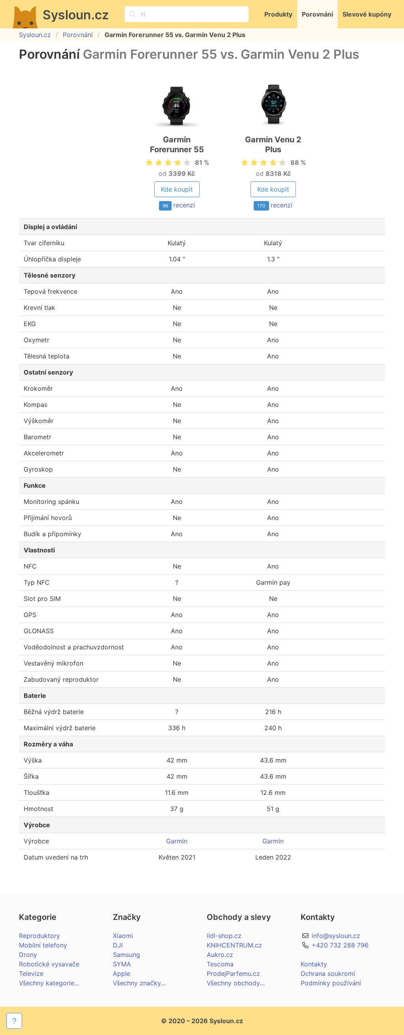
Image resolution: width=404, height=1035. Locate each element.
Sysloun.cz (35, 35)
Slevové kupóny (366, 14)
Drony (28, 955)
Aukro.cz (220, 955)
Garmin (176, 841)
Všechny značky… (139, 983)
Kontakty (314, 964)
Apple (121, 973)
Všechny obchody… (236, 983)
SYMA (122, 964)
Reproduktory (39, 936)
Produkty (278, 14)
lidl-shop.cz (224, 936)
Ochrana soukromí (328, 973)
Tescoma (220, 964)
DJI (118, 945)
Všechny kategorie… (49, 983)
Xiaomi (123, 936)
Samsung (126, 955)
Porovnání (317, 14)
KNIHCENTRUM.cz (234, 945)
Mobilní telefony (43, 945)
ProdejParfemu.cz (233, 973)
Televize (31, 973)
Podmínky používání (331, 983)
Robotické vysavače (49, 964)
